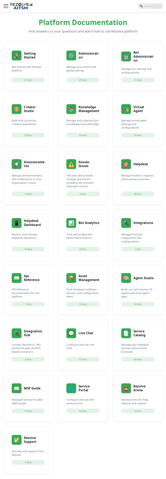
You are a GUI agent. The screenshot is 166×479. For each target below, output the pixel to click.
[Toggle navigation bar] (6, 6)
